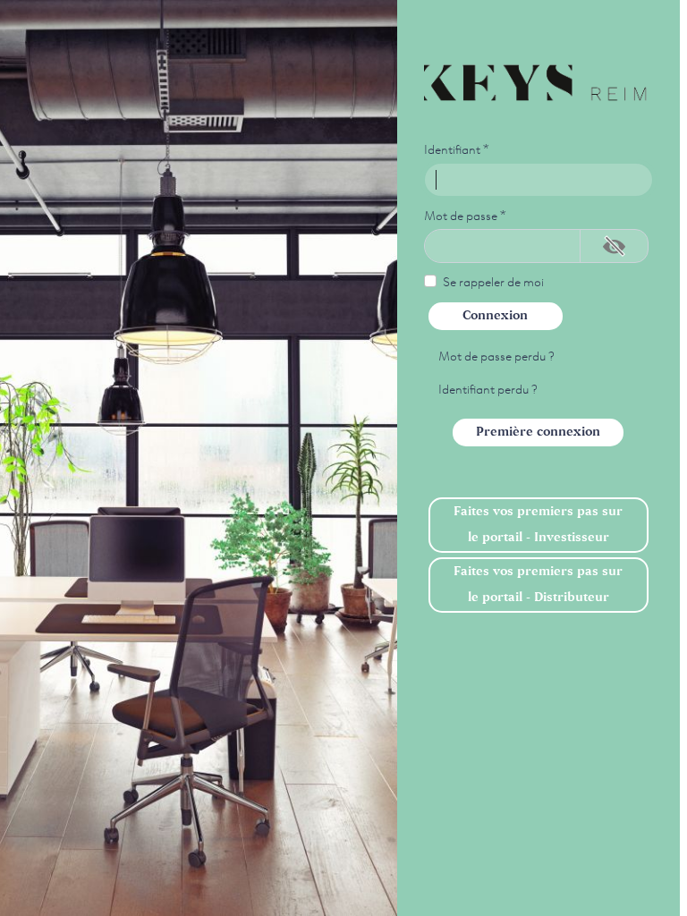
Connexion (495, 316)
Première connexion (538, 432)
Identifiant (456, 148)
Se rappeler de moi (493, 281)
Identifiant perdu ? (488, 388)
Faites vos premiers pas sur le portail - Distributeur (538, 585)
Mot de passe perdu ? (496, 355)
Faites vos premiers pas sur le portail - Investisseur (538, 525)
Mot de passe (465, 215)
